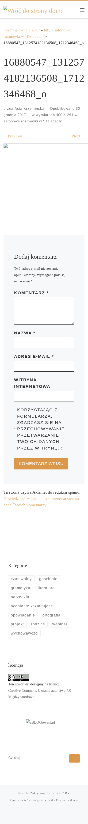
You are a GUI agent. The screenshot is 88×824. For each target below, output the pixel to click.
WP (26, 800)
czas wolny (21, 579)
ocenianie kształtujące (32, 606)
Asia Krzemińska (29, 108)
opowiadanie (23, 615)
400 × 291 (64, 115)
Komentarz (31, 293)
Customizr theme (67, 800)
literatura (46, 588)
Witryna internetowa (32, 383)
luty (47, 30)
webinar (59, 624)
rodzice (38, 624)
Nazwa (24, 333)
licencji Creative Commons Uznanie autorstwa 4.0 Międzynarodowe (39, 690)
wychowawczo (24, 633)
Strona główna (15, 30)
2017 (35, 30)
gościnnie (48, 579)
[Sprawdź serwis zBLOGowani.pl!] (40, 722)
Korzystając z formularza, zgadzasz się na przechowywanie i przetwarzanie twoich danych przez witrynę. (42, 429)
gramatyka (20, 588)
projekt (17, 624)
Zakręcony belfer (43, 793)
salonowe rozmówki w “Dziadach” (33, 121)
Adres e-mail (34, 356)
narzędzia (20, 597)
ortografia (51, 615)
